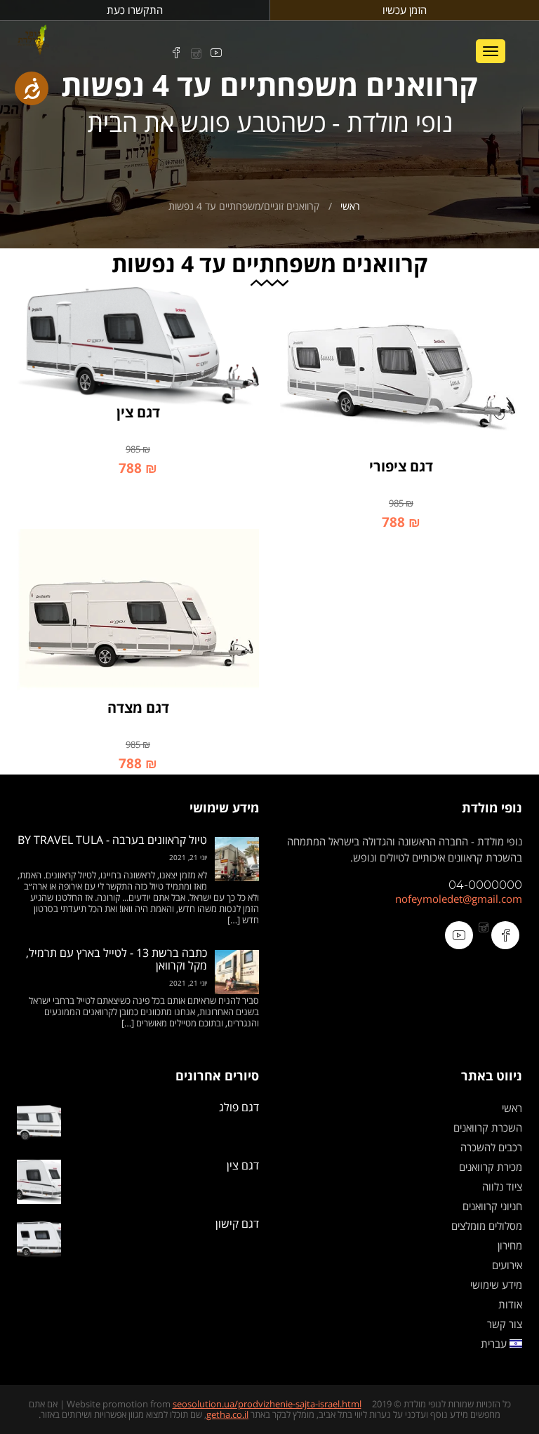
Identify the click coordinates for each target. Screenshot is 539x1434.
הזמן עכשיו (404, 10)
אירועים (507, 1265)
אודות (510, 1304)
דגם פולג (239, 1107)
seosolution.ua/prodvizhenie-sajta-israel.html (267, 1404)
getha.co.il (227, 1414)
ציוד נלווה (502, 1186)
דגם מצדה (138, 707)
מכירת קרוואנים (490, 1167)
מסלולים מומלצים (486, 1226)
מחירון (510, 1245)
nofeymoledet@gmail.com (458, 899)
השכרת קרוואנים (487, 1127)
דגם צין (138, 412)
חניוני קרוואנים (492, 1206)
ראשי (350, 206)
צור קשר (504, 1324)
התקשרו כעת (135, 10)
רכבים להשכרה (491, 1147)
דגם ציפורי (401, 466)
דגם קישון (237, 1224)
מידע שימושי (496, 1285)
